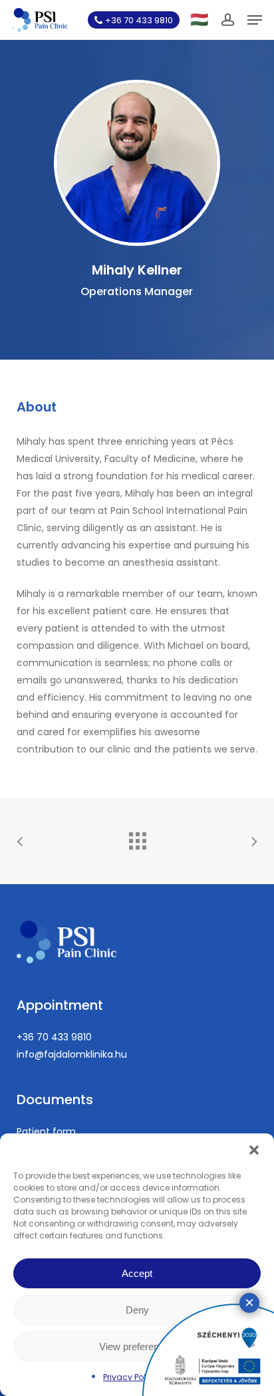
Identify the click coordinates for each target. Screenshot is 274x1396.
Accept (137, 1273)
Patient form (46, 1131)
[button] (254, 1150)
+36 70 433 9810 (54, 1037)
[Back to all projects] (137, 837)
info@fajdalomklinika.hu (72, 1054)
